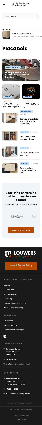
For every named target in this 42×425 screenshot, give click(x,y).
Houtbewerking (10, 294)
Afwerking (8, 299)
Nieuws (7, 285)
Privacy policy (21, 419)
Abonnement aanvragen (14, 330)
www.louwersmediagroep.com (19, 403)
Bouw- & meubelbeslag (13, 308)
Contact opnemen (11, 325)
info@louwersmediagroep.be (18, 393)
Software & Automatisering (15, 303)
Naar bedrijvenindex (21, 230)
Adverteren (8, 321)
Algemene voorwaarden (21, 415)
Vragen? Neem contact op (20, 266)
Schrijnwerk (9, 290)
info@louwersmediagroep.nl (18, 364)
